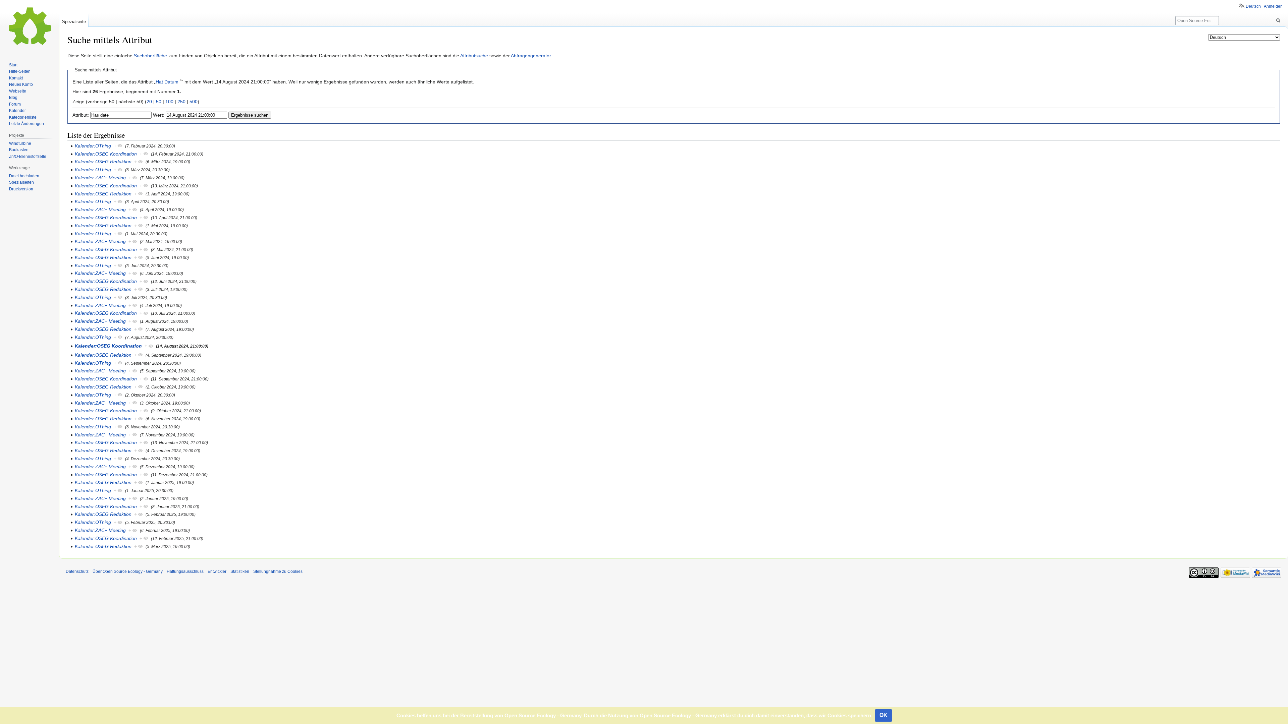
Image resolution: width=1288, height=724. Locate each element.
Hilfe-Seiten (20, 71)
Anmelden (1273, 6)
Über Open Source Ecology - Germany (128, 571)
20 (149, 101)
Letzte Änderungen (26, 123)
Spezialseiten (21, 182)
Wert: (158, 115)
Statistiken (239, 571)
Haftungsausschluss (185, 571)
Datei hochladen (24, 176)
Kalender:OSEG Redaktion (103, 161)
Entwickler (217, 571)
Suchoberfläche (150, 55)
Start (13, 65)
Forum (15, 104)
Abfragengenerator (531, 55)
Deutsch (1253, 6)
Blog (13, 97)
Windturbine (20, 143)
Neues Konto (21, 84)
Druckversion (21, 189)
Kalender (17, 110)
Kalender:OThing (93, 145)
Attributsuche (474, 55)
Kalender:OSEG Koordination (106, 154)
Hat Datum (167, 81)
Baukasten (19, 149)
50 (158, 101)
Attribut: (80, 115)
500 (194, 101)
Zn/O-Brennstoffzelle (27, 156)
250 (181, 101)
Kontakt (16, 78)
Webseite (17, 91)
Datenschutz (77, 571)
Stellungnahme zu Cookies (278, 571)
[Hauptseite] (29, 27)
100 (169, 101)
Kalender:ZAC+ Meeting (100, 177)
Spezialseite (74, 21)
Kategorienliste (23, 117)
